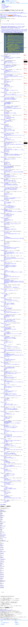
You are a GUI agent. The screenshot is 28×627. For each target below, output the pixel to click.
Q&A (16, 621)
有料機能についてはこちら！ (11, 0)
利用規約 (16, 622)
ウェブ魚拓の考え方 (5, 622)
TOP (2, 621)
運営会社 (2, 624)
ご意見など (17, 624)
